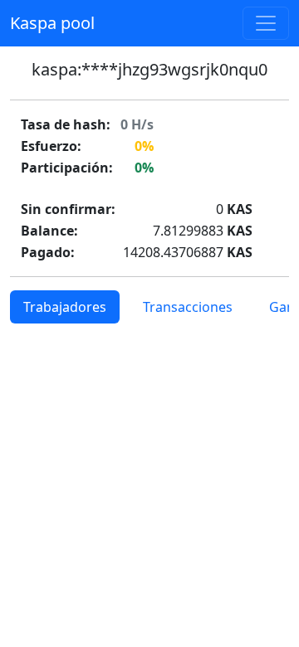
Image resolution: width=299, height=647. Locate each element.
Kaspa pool (52, 23)
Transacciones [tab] (188, 307)
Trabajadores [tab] (64, 307)
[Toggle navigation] (266, 23)
